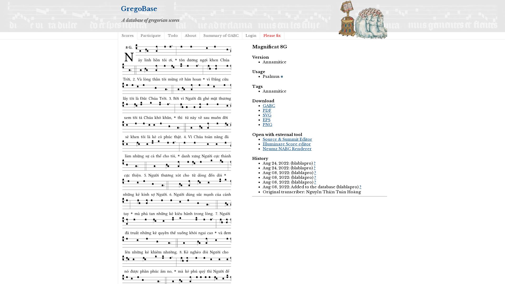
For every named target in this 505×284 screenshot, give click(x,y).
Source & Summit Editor (287, 139)
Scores (128, 35)
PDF (267, 110)
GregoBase (139, 9)
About (190, 35)
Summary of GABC (221, 35)
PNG (267, 124)
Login (251, 35)
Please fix (272, 35)
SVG (267, 115)
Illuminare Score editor (287, 144)
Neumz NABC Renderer (287, 148)
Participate (151, 35)
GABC (269, 105)
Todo (173, 35)
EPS (266, 120)
